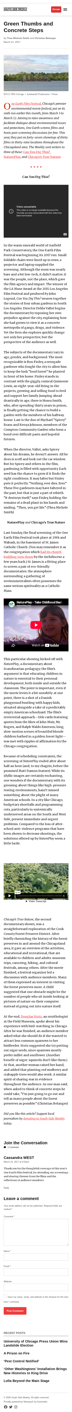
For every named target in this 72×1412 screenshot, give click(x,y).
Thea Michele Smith (18, 38)
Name (7, 1251)
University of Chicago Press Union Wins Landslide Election (36, 1343)
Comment (9, 1216)
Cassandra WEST (19, 1158)
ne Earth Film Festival (26, 104)
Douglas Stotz (31, 1016)
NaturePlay (12, 157)
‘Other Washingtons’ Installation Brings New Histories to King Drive (35, 1371)
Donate (56, 9)
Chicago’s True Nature (44, 157)
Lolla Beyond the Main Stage (26, 1381)
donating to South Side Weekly (44, 1118)
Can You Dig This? (36, 152)
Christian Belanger (45, 38)
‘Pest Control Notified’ (21, 1361)
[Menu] (65, 9)
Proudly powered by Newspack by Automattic (26, 1402)
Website (8, 1281)
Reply (6, 1188)
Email (7, 1266)
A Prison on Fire (16, 1353)
